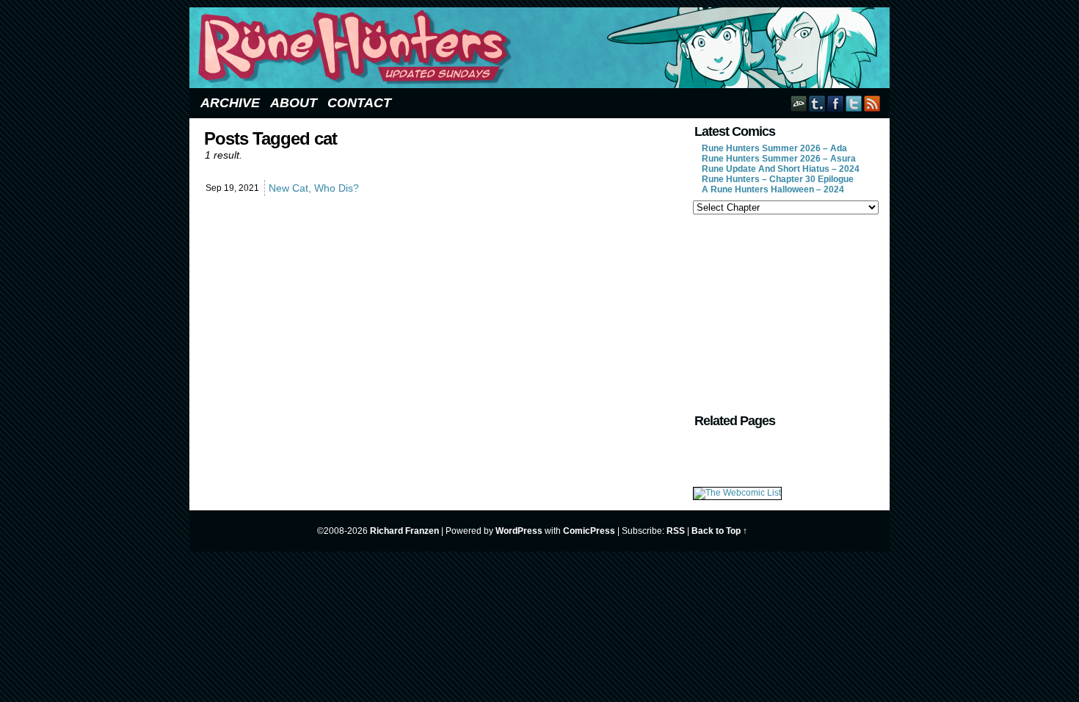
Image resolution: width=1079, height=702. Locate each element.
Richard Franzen (404, 531)
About (293, 102)
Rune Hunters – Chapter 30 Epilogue (778, 179)
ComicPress (589, 531)
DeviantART (799, 103)
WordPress (518, 531)
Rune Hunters (541, 47)
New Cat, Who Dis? (314, 188)
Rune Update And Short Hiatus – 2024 (781, 169)
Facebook (835, 103)
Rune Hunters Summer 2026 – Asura (779, 158)
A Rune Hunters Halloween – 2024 (773, 189)
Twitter (854, 103)
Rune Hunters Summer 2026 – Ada (774, 148)
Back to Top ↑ (719, 531)
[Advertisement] (784, 312)
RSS (872, 103)
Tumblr (817, 103)
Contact (359, 102)
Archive (230, 102)
